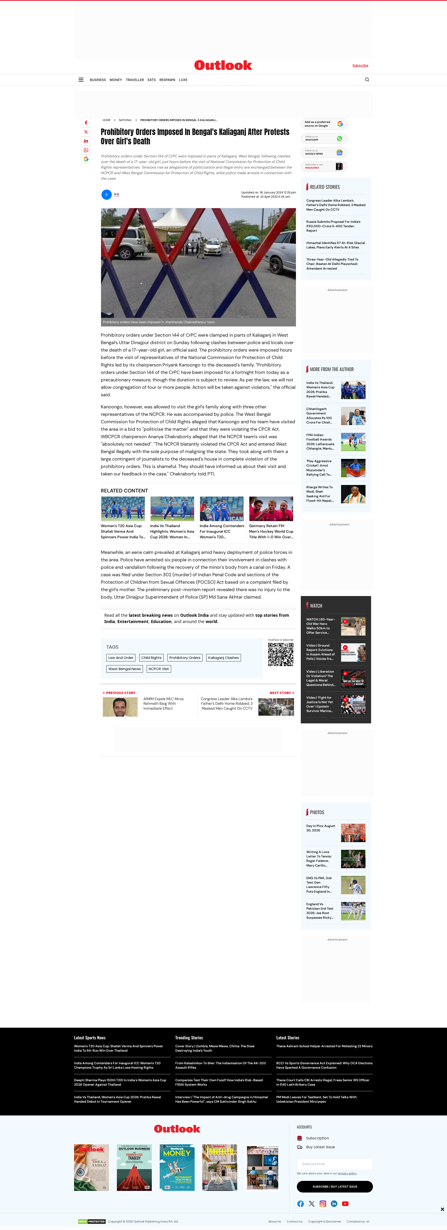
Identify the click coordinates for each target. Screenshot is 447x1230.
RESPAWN (167, 80)
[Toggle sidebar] (81, 79)
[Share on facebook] (86, 122)
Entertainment (133, 621)
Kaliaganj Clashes (223, 657)
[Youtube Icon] (345, 1203)
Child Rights (151, 657)
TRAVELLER (135, 80)
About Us (274, 1221)
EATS (152, 80)
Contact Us (295, 1221)
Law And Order (120, 657)
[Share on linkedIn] (86, 140)
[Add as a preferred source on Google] (86, 159)
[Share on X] (86, 131)
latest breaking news (151, 615)
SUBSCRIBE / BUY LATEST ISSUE (335, 1186)
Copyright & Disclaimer (324, 1221)
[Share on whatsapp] (86, 150)
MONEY (116, 80)
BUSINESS (98, 80)
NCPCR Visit (159, 668)
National (125, 120)
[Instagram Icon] (323, 1203)
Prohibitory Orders (184, 657)
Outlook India (194, 615)
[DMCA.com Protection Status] (92, 1221)
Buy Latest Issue (320, 1147)
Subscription (317, 1138)
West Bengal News (124, 668)
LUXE (183, 80)
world (211, 621)
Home (107, 120)
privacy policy (347, 1173)
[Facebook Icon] (300, 1203)
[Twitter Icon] (311, 1203)
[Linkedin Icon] (334, 1203)
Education (161, 621)
